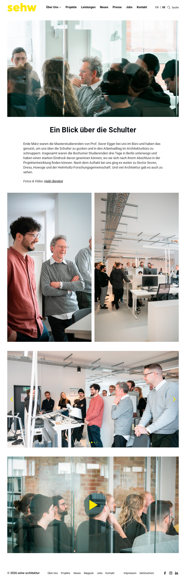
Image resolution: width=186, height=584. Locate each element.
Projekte (71, 7)
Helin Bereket (53, 181)
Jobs (129, 7)
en (157, 7)
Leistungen (88, 7)
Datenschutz (147, 573)
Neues (104, 7)
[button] (89, 442)
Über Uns (53, 573)
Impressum (130, 573)
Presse (117, 7)
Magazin (89, 573)
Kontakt (142, 7)
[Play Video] (93, 505)
